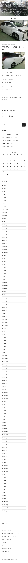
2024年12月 (5, 246)
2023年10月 (5, 288)
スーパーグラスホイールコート (10, 536)
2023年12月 (5, 282)
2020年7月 (4, 407)
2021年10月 (5, 362)
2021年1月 (4, 389)
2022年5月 (4, 340)
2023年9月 (4, 291)
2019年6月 (4, 447)
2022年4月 (4, 343)
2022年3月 (4, 346)
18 (7, 166)
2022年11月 (5, 322)
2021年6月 (4, 374)
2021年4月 (4, 380)
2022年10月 (5, 325)
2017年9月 (4, 511)
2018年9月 (4, 474)
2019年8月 (4, 441)
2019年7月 (4, 444)
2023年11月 (5, 285)
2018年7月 (4, 480)
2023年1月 (4, 316)
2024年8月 (4, 258)
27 (14, 169)
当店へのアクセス (6, 548)
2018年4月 (4, 489)
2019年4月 (4, 453)
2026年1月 (4, 206)
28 (17, 169)
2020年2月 (4, 422)
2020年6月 (4, 410)
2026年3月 (4, 200)
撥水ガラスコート (6, 539)
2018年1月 (4, 498)
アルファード (6, 99)
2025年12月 (5, 209)
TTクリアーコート (6, 527)
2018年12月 (5, 465)
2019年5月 (4, 450)
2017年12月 (5, 501)
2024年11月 (5, 249)
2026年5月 (4, 194)
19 (10, 166)
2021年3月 (4, 383)
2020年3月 (4, 419)
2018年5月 (4, 486)
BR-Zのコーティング (7, 146)
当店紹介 (4, 542)
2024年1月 (4, 279)
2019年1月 (4, 462)
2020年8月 (4, 404)
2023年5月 (4, 304)
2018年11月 (5, 468)
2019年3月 (4, 456)
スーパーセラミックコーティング (10, 533)
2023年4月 (4, 307)
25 (7, 169)
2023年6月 (4, 301)
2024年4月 (4, 270)
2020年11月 (5, 395)
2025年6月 (4, 228)
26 (10, 169)
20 (14, 166)
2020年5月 (4, 413)
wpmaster (13, 44)
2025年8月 (4, 222)
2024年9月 (4, 255)
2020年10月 (5, 398)
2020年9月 (4, 401)
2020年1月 (4, 425)
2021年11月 (5, 358)
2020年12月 (5, 392)
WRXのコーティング (7, 143)
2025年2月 (4, 240)
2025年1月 (4, 243)
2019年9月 (4, 438)
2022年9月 (4, 328)
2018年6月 (4, 483)
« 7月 (7, 174)
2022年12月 (5, 319)
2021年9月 (4, 365)
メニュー (15, 18)
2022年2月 (4, 349)
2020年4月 (4, 416)
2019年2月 (4, 459)
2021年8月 (4, 368)
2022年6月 (4, 337)
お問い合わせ (5, 551)
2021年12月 (5, 355)
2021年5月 (4, 377)
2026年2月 (4, 203)
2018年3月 (4, 492)
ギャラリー (5, 545)
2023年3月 (4, 310)
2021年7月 (4, 371)
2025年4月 (4, 234)
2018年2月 (4, 495)
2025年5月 (4, 231)
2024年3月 (4, 273)
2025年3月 (4, 237)
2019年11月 (5, 431)
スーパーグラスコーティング (15, 97)
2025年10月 (5, 215)
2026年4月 (4, 197)
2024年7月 (4, 261)
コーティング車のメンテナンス (10, 134)
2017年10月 (5, 508)
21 (17, 166)
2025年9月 (4, 218)
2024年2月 (4, 276)
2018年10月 (5, 471)
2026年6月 (4, 191)
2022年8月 (4, 331)
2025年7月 (4, 225)
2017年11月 (5, 505)
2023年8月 (4, 295)
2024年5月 (4, 267)
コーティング (6, 97)
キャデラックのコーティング (9, 137)
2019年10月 (5, 435)
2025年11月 (5, 212)
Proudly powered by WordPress (9, 559)
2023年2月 (4, 313)
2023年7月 (4, 298)
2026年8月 (4, 185)
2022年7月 (4, 334)
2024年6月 (4, 264)
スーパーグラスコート (7, 530)
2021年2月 (4, 386)
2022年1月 (4, 352)
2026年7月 (4, 188)
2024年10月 (5, 252)
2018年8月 (4, 477)
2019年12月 (5, 428)
